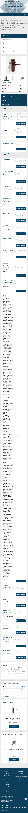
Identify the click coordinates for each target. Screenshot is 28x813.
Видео (7, 788)
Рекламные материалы (7, 777)
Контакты (7, 791)
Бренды (7, 773)
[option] (6, 78)
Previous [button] (4, 716)
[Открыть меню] (25, 14)
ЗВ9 (7, 20)
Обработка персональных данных (21, 777)
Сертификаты (7, 780)
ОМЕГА (23, 687)
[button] (25, 57)
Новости (7, 784)
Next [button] (23, 716)
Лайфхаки (7, 789)
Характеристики (7, 39)
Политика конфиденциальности (21, 774)
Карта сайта (21, 780)
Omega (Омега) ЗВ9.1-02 (15, 20)
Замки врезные (14, 18)
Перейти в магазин (20, 123)
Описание (6, 35)
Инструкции (7, 778)
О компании (7, 775)
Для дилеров (21, 771)
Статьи (7, 786)
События (7, 782)
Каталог (8, 18)
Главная (3, 18)
